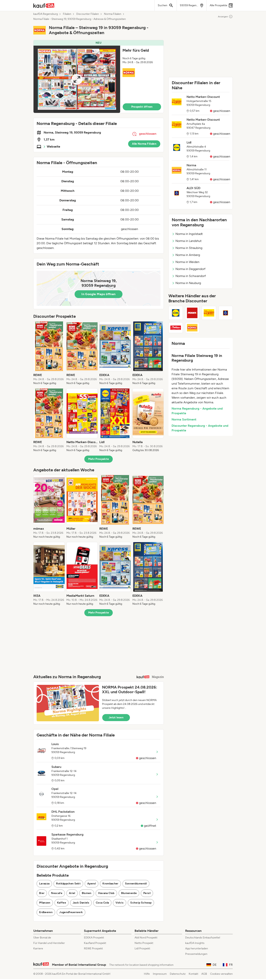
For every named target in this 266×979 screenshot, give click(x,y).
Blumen (87, 893)
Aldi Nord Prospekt (146, 937)
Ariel (72, 893)
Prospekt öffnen (142, 106)
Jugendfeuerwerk (71, 912)
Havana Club (106, 893)
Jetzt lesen (116, 717)
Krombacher (110, 883)
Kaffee (61, 902)
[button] (98, 76)
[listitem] (49, 353)
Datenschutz (178, 973)
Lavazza (44, 883)
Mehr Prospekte (98, 459)
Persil (147, 893)
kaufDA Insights (194, 943)
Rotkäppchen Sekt (68, 883)
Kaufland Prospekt (95, 943)
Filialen (67, 14)
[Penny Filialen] (192, 313)
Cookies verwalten (221, 973)
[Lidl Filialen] (175, 313)
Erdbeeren (46, 912)
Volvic (119, 902)
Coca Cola (102, 902)
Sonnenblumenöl (136, 883)
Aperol (91, 883)
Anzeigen (223, 16)
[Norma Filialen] (192, 327)
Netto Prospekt (144, 943)
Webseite (53, 146)
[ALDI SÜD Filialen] (225, 313)
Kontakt (193, 973)
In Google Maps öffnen (98, 294)
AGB (204, 973)
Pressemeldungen (196, 954)
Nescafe (56, 893)
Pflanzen (44, 902)
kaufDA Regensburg (45, 14)
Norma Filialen (112, 14)
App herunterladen (196, 948)
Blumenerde (129, 893)
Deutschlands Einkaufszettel (202, 937)
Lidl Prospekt (142, 948)
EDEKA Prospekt (94, 937)
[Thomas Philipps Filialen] (175, 327)
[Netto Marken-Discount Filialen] (209, 313)
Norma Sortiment (184, 419)
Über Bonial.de (42, 937)
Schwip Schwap (140, 902)
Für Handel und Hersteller (49, 943)
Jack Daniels (81, 902)
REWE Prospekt (93, 948)
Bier (41, 893)
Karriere (38, 948)
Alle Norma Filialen (144, 143)
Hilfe (147, 973)
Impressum (160, 973)
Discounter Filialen (87, 14)
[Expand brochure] (76, 79)
